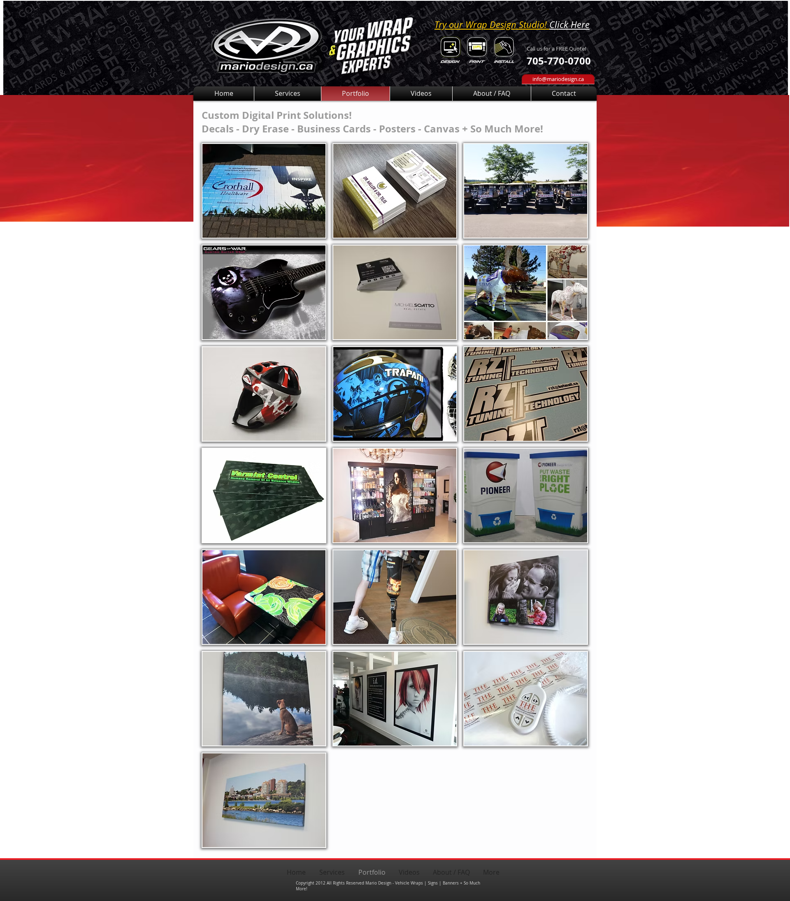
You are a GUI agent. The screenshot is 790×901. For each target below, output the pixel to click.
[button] (264, 191)
